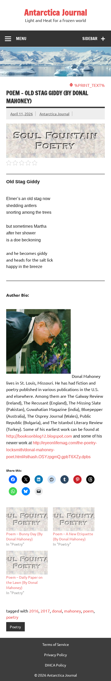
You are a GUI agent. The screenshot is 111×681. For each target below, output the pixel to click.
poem (88, 610)
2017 (45, 610)
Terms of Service (55, 644)
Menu (21, 38)
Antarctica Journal (55, 12)
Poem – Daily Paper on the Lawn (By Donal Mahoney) (24, 582)
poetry (12, 616)
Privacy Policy (55, 654)
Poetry (15, 626)
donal (57, 610)
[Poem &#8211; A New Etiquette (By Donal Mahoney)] (73, 519)
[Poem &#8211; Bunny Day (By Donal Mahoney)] (27, 519)
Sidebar (89, 38)
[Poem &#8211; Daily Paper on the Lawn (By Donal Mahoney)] (27, 563)
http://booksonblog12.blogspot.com (39, 435)
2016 (33, 610)
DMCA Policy (55, 665)
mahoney (72, 610)
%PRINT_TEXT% (89, 85)
